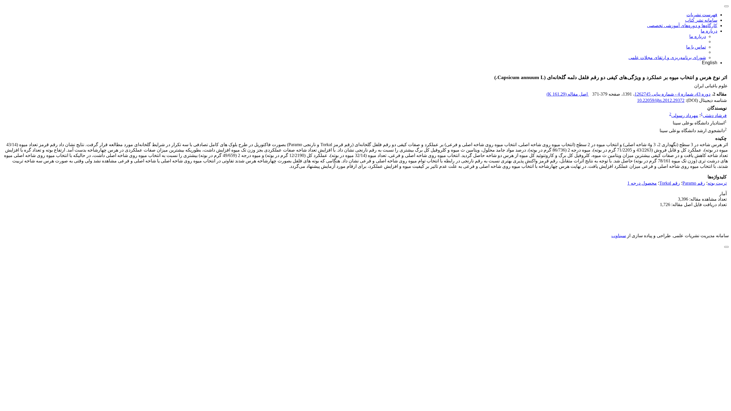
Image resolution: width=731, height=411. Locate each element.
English (709, 62)
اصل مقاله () (568, 94)
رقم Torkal (669, 183)
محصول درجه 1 (642, 183)
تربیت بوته (717, 183)
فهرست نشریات (701, 14)
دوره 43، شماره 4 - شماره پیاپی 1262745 (672, 94)
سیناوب (618, 235)
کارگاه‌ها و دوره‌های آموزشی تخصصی (682, 25)
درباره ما (709, 31)
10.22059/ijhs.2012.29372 (660, 100)
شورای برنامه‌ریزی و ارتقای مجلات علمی (667, 57)
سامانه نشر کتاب (701, 20)
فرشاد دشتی (715, 115)
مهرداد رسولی (684, 115)
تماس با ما (696, 47)
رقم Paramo (693, 183)
